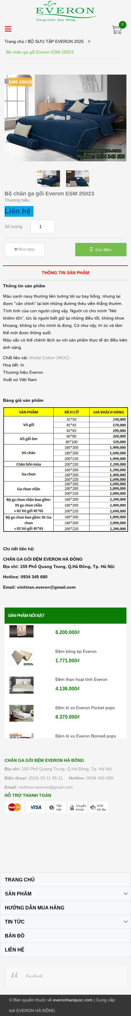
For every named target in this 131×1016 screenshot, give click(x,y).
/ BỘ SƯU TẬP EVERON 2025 (54, 41)
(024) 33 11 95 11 (46, 778)
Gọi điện (103, 249)
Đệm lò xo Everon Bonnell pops (85, 728)
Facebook (34, 976)
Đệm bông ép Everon (76, 643)
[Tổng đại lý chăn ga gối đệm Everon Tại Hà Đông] (65, 11)
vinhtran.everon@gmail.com (46, 787)
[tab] (65, 272)
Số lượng (13, 226)
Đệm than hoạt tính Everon (81, 672)
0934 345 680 (100, 778)
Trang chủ (14, 41)
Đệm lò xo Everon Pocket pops (85, 700)
